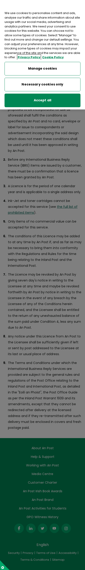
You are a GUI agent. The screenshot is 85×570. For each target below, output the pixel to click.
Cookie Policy (53, 57)
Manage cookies (42, 68)
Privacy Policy (29, 57)
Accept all (42, 100)
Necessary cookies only (42, 84)
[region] (42, 54)
